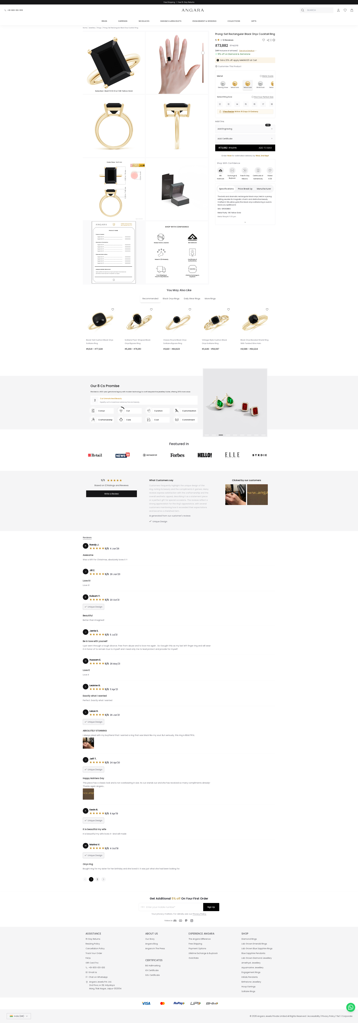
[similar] (273, 40)
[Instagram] (191, 920)
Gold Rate (194, 958)
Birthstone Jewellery (251, 981)
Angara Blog (151, 943)
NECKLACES (144, 21)
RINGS (104, 21)
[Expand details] (245, 222)
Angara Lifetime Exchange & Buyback (179, 2)
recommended (150, 298)
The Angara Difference (200, 939)
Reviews (87, 537)
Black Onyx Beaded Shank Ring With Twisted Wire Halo (254, 342)
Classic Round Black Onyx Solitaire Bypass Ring (174, 342)
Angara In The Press (155, 948)
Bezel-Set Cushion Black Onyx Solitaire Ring (99, 342)
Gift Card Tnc (92, 962)
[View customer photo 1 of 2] (235, 494)
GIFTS (253, 21)
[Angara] (193, 10)
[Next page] (103, 879)
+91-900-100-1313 (15, 10)
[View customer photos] (88, 743)
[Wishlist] (345, 10)
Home (85, 28)
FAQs (88, 958)
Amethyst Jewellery (251, 962)
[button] (114, 63)
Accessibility (314, 1016)
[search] (302, 10)
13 (228, 104)
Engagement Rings (251, 972)
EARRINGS (123, 21)
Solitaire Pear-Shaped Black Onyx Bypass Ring (137, 342)
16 (254, 104)
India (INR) (19, 1016)
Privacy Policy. (200, 914)
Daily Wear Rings (192, 298)
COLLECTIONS (234, 21)
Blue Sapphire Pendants (253, 953)
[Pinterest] (186, 920)
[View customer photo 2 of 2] (257, 494)
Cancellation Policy (95, 948)
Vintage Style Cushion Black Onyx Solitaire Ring (214, 342)
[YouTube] (180, 920)
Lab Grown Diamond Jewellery (257, 958)
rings (99, 28)
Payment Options (197, 948)
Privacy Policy (328, 1016)
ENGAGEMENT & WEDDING (204, 21)
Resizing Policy (93, 943)
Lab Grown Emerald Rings (254, 943)
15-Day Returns (93, 939)
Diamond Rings (249, 939)
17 (263, 104)
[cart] (352, 10)
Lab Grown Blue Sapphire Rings (257, 948)
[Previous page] (85, 879)
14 (237, 104)
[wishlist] (263, 40)
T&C (338, 1016)
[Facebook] (175, 920)
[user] (338, 10)
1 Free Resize (228, 111)
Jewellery (92, 28)
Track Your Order (94, 953)
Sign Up (211, 907)
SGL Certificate (152, 975)
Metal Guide (267, 76)
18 (272, 104)
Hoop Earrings (248, 986)
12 (220, 104)
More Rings (210, 298)
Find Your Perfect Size (263, 97)
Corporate (347, 1016)
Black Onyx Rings (171, 298)
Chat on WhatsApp (98, 977)
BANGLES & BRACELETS (171, 21)
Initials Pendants (250, 977)
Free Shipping (195, 943)
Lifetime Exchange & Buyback (203, 953)
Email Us (93, 972)
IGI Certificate (152, 970)
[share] (268, 40)
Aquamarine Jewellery (252, 967)
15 (246, 104)
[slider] (203, 62)
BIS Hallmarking (152, 965)
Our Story (150, 939)
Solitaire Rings (248, 991)
